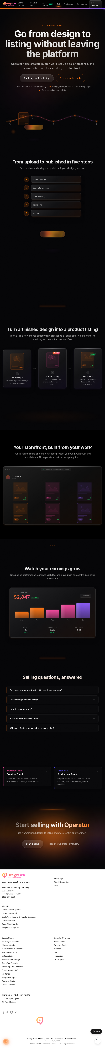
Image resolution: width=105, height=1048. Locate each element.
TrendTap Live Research (12, 967)
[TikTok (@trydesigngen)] (7, 1012)
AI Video (57, 949)
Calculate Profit (8, 920)
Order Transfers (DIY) (11, 913)
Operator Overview (62, 938)
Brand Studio (59, 941)
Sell (55, 952)
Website (5, 906)
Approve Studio (8, 981)
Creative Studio (60, 945)
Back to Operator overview (64, 843)
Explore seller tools (70, 78)
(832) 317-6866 (8, 897)
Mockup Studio (8, 945)
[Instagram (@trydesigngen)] (11, 1012)
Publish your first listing (37, 78)
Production (58, 956)
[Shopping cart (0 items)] (97, 1040)
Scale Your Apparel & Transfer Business (19, 917)
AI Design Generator (10, 941)
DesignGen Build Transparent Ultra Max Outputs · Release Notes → (52, 1039)
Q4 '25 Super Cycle (10, 998)
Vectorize (6, 974)
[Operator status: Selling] (6, 1042)
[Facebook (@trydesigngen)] (3, 1012)
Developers (59, 959)
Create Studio (8, 938)
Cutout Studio (7, 956)
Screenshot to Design (11, 959)
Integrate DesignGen (10, 928)
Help (56, 886)
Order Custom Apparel (11, 910)
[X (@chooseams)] (15, 1012)
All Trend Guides (9, 1002)
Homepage (59, 878)
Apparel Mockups (9, 952)
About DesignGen (61, 882)
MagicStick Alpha (9, 977)
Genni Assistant (8, 985)
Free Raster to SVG (10, 970)
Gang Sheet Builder (10, 924)
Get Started (94, 4)
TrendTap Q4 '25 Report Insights (16, 995)
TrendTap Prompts (10, 963)
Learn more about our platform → (17, 882)
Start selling (32, 843)
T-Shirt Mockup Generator (13, 949)
